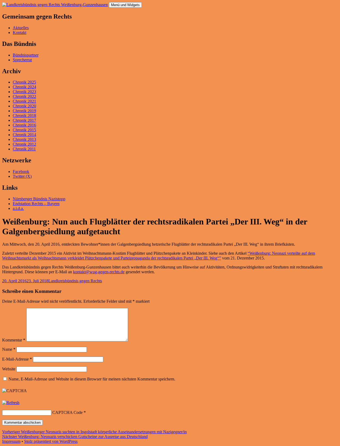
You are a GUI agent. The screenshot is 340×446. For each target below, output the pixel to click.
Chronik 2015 (24, 130)
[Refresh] (10, 402)
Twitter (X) (22, 176)
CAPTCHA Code (67, 412)
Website (8, 369)
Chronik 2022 (24, 96)
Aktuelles (21, 27)
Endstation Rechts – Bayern (36, 203)
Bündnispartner (26, 55)
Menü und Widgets (125, 5)
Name (8, 349)
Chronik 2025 (24, 82)
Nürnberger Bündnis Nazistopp (39, 199)
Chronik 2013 (24, 139)
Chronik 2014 (24, 134)
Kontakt (19, 32)
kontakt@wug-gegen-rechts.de (99, 272)
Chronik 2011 (24, 149)
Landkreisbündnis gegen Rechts (75, 281)
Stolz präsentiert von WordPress (51, 441)
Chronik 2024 (24, 87)
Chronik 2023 (24, 91)
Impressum (11, 441)
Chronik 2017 (24, 120)
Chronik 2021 (24, 101)
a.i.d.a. (18, 208)
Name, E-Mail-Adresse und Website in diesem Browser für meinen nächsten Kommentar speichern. (91, 379)
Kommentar (13, 340)
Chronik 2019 (24, 111)
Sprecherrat (22, 60)
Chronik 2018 (24, 115)
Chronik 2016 (24, 125)
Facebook (21, 171)
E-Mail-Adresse (17, 359)
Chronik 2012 (24, 144)
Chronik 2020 (24, 106)
